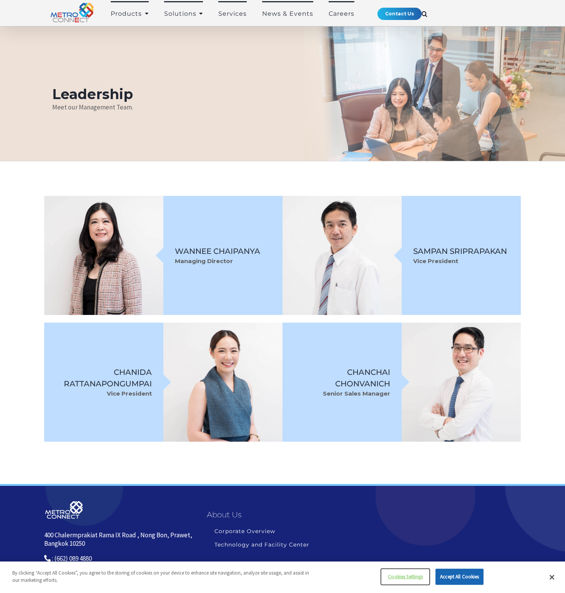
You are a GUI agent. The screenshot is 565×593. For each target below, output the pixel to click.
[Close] (551, 577)
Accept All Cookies (459, 576)
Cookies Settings (405, 576)
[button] (425, 13)
